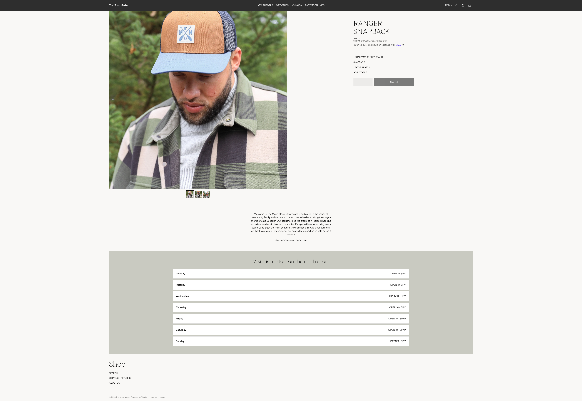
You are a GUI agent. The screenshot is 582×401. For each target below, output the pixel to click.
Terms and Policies (158, 397)
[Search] (456, 5)
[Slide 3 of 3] (206, 194)
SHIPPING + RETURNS (119, 378)
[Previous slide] (112, 99)
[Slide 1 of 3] (189, 194)
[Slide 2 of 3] (198, 194)
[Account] (463, 5)
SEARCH (113, 373)
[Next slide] (284, 99)
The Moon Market (123, 397)
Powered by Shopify (139, 397)
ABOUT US (114, 382)
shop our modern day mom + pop (291, 240)
